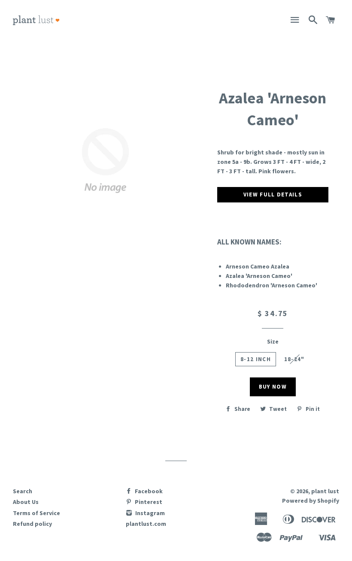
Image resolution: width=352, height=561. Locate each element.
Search (22, 491)
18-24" (294, 359)
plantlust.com (146, 524)
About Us (26, 502)
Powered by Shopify (310, 500)
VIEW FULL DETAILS (272, 194)
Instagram (149, 513)
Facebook (148, 491)
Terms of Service (36, 513)
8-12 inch (255, 359)
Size (273, 341)
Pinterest (148, 502)
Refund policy (32, 524)
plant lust (325, 491)
